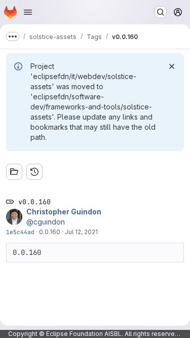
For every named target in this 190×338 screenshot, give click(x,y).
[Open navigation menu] (28, 12)
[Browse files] (14, 172)
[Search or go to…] (161, 12)
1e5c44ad (20, 232)
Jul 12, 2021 (81, 232)
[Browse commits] (34, 172)
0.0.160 (49, 232)
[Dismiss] (172, 66)
